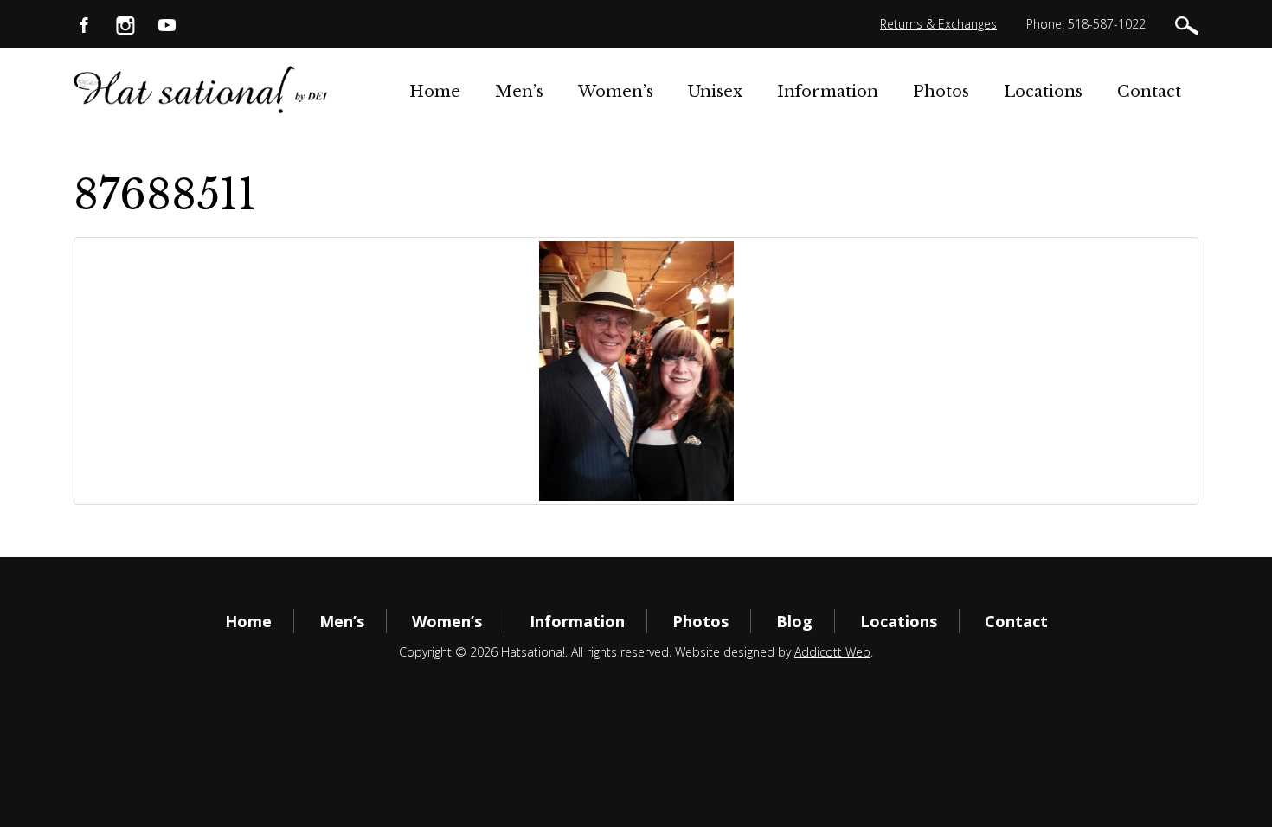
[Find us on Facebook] (84, 24)
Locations (1043, 91)
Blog (794, 621)
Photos (941, 91)
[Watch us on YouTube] (167, 24)
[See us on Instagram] (125, 24)
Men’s (519, 91)
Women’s (615, 91)
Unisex (715, 91)
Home (434, 91)
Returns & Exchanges (938, 24)
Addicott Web (832, 652)
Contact (1149, 91)
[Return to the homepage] (201, 89)
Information (827, 91)
